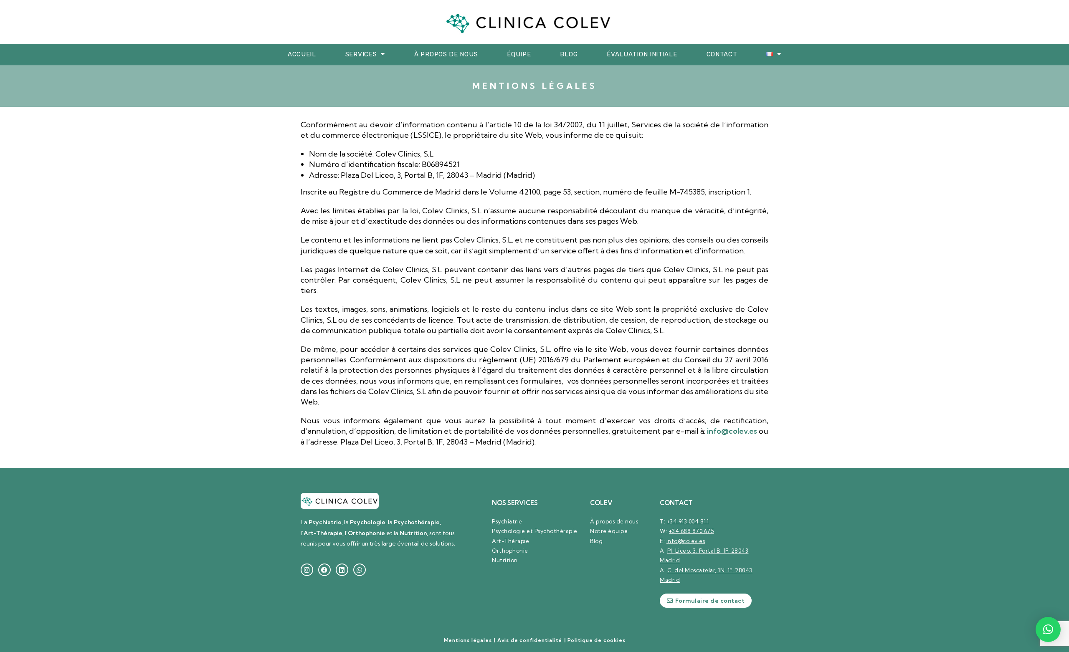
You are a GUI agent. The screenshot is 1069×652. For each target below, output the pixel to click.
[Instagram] (307, 570)
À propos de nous (446, 54)
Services (361, 54)
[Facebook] (324, 570)
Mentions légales (468, 640)
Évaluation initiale (642, 54)
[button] (1048, 629)
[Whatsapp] (359, 570)
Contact (722, 54)
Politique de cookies (596, 640)
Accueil (302, 54)
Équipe (519, 54)
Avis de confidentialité (529, 640)
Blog (569, 54)
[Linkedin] (342, 570)
